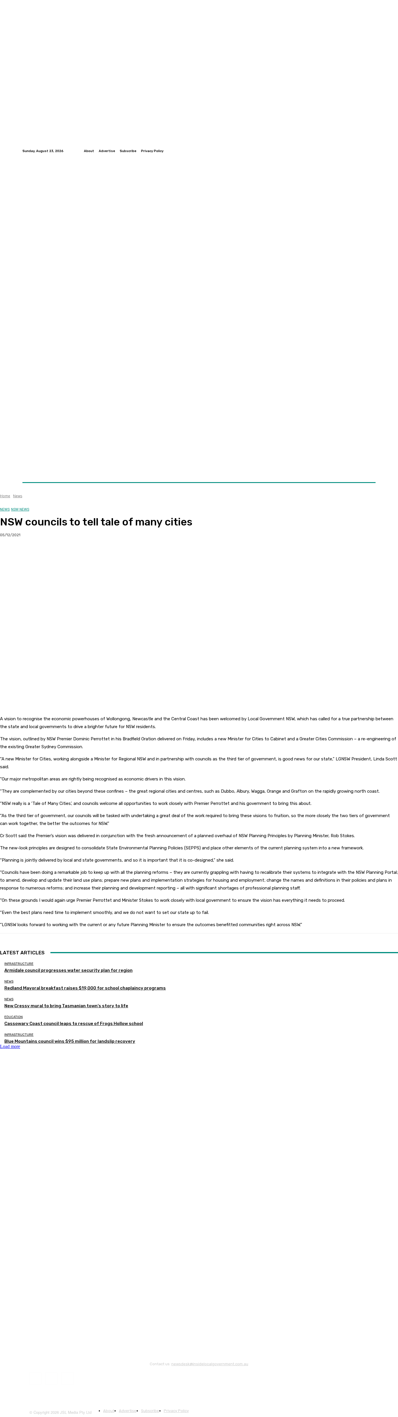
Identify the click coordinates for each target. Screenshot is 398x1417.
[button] (369, 468)
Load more (10, 1046)
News (17, 495)
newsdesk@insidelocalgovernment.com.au (209, 1364)
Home (5, 495)
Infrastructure (19, 963)
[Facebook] (358, 150)
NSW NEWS (20, 509)
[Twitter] (365, 150)
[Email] (72, 553)
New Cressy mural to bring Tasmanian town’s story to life (66, 1005)
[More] (115, 554)
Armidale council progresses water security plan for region (68, 970)
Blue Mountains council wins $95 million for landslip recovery (69, 1041)
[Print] (93, 553)
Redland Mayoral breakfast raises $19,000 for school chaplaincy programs (85, 988)
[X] (30, 553)
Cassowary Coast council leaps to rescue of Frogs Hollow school (73, 1023)
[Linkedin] (372, 150)
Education (13, 1017)
